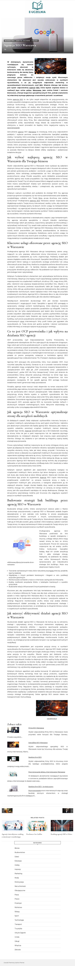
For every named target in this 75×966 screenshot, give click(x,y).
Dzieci (17, 857)
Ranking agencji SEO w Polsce (61, 834)
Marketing (10, 41)
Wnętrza (18, 945)
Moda (17, 878)
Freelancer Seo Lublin (34, 834)
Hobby (17, 865)
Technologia (19, 920)
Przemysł (18, 903)
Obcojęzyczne (20, 890)
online (28, 90)
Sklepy (17, 911)
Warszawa (37, 90)
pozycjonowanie (13, 128)
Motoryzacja (19, 882)
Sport (17, 916)
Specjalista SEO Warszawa (37, 743)
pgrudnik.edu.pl (52, 719)
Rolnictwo (18, 907)
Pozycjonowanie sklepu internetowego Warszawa (46, 772)
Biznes (17, 848)
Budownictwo (20, 852)
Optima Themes (19, 962)
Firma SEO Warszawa (36, 728)
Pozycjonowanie (34, 791)
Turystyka (18, 928)
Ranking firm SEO (35, 757)
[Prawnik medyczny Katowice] (69, 810)
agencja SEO (18, 99)
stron (22, 321)
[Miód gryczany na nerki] (6, 810)
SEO (41, 85)
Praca (17, 895)
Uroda (17, 937)
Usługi (34, 41)
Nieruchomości (20, 886)
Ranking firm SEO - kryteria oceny (40, 787)
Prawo (17, 899)
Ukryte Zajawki (23, 41)
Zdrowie (18, 950)
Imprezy (18, 869)
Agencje (28, 431)
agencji (32, 88)
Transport (18, 924)
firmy (31, 72)
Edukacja (18, 861)
